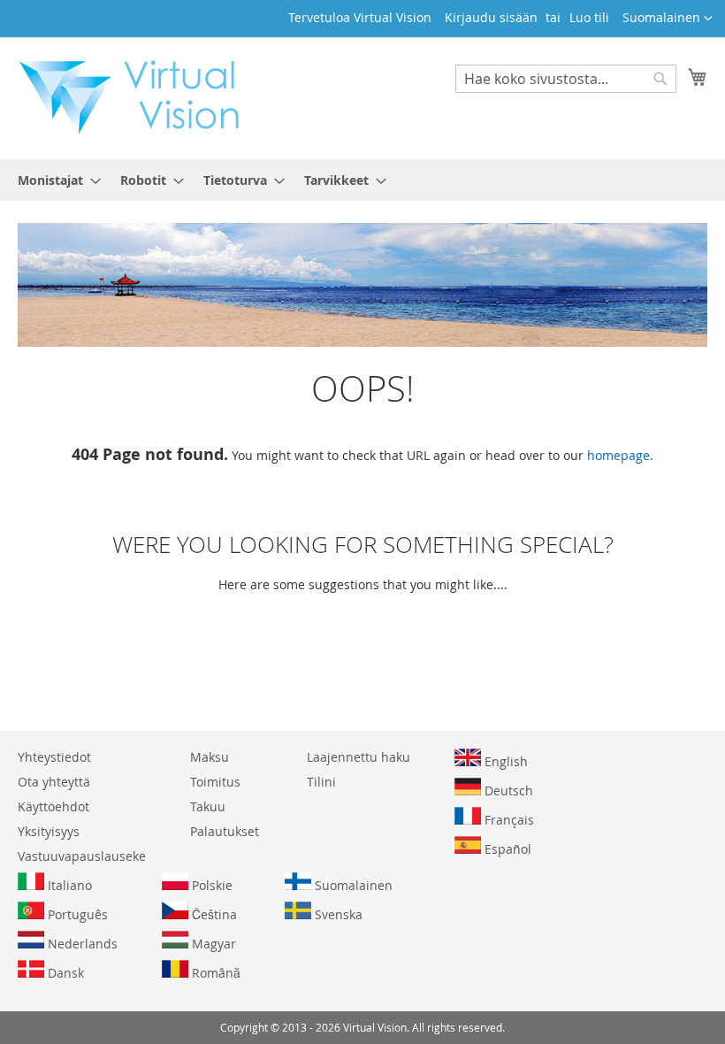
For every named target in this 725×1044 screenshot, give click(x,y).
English (504, 761)
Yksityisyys (49, 831)
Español (506, 849)
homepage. (620, 455)
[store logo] (138, 97)
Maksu (209, 756)
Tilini (321, 781)
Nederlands (81, 943)
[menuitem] (54, 180)
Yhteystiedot (54, 756)
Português (76, 914)
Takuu (207, 806)
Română (214, 972)
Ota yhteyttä (54, 781)
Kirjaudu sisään (491, 17)
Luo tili (589, 17)
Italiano (68, 885)
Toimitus (215, 781)
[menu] (362, 180)
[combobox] (565, 79)
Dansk (64, 972)
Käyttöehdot (53, 806)
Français (507, 819)
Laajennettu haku (358, 756)
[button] (667, 18)
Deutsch (507, 790)
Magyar (212, 943)
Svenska (336, 914)
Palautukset (224, 831)
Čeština (212, 914)
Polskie (210, 885)
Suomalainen (352, 885)
